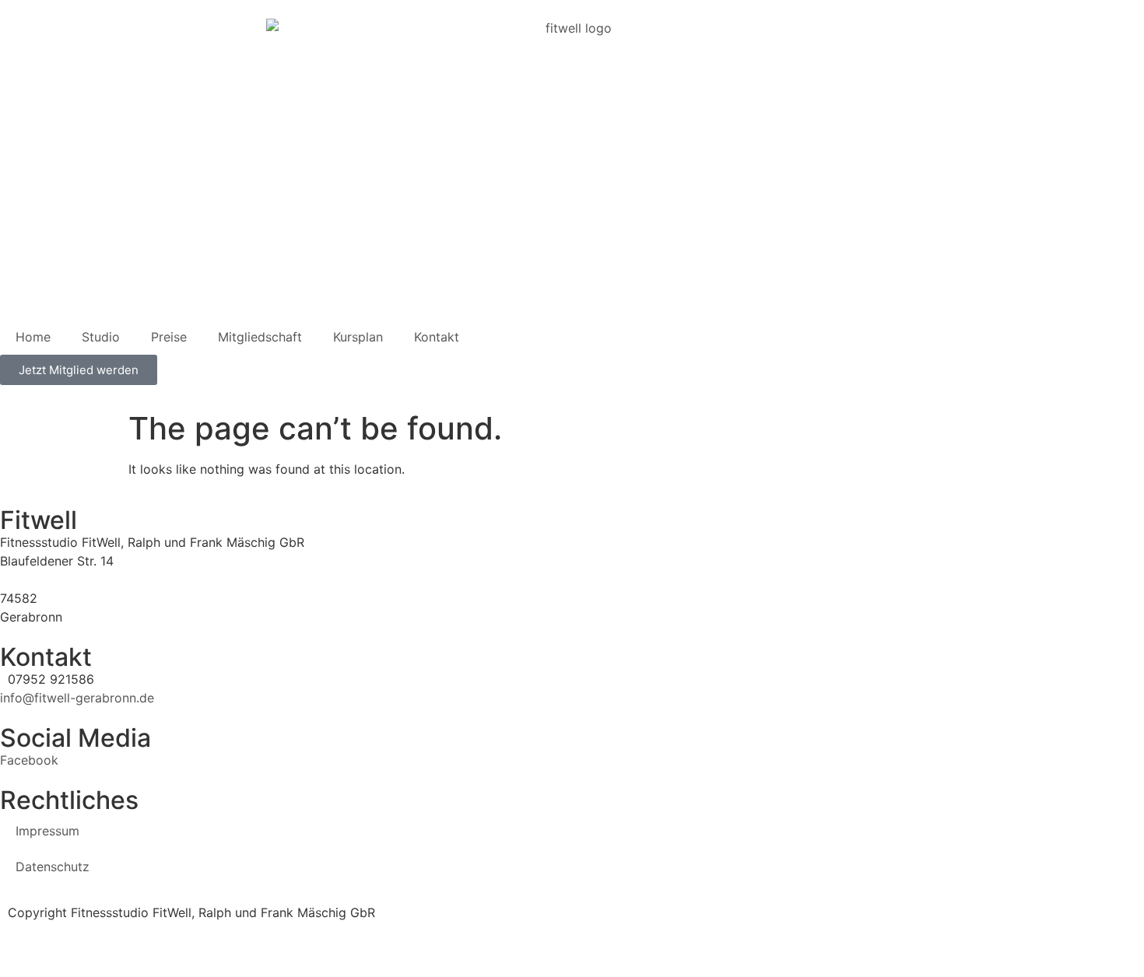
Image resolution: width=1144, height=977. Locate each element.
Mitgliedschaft (260, 337)
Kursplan (358, 337)
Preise (169, 337)
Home (33, 337)
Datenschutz (52, 866)
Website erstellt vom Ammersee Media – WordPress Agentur (179, 931)
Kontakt (436, 337)
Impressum (47, 831)
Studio (101, 337)
